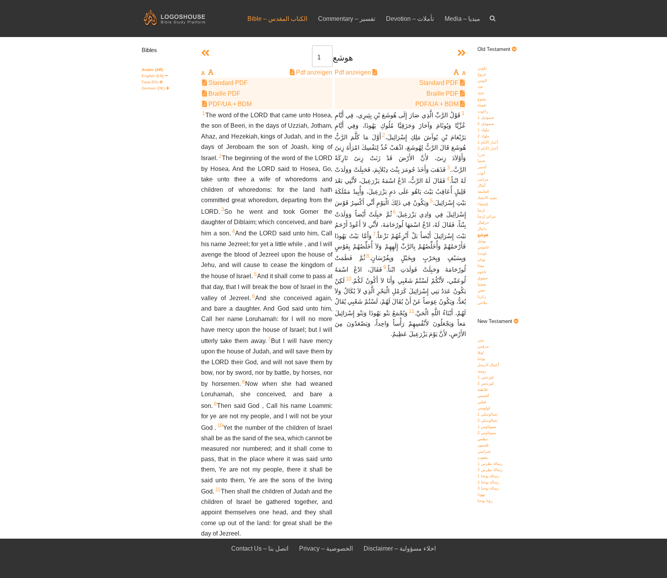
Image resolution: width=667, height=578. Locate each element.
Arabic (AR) (152, 70)
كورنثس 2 (485, 383)
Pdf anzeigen (353, 72)
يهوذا (481, 494)
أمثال (481, 185)
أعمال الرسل (488, 365)
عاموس (483, 247)
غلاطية (482, 389)
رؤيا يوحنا (485, 501)
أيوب (481, 173)
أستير (481, 167)
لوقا (480, 352)
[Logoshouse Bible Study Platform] (188, 18)
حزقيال (483, 222)
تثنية (480, 93)
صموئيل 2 (485, 124)
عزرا (481, 154)
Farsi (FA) (150, 82)
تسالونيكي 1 (487, 414)
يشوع (481, 99)
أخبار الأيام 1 (487, 142)
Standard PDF (439, 82)
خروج (481, 74)
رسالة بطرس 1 (490, 463)
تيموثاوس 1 (486, 426)
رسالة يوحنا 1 (488, 476)
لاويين (482, 80)
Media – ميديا (462, 18)
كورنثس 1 (485, 377)
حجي (481, 290)
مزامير (482, 179)
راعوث (482, 111)
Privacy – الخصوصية (326, 548)
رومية (481, 371)
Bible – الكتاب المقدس (277, 18)
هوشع (482, 234)
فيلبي (481, 402)
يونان (481, 259)
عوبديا (482, 253)
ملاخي (482, 303)
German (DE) (153, 88)
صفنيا (481, 284)
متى (480, 340)
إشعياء (482, 204)
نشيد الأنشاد (487, 198)
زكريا (481, 296)
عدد (480, 87)
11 (411, 311)
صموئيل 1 (485, 117)
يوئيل (481, 241)
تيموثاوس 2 (486, 433)
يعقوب (482, 457)
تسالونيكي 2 (487, 420)
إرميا (481, 210)
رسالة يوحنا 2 (488, 482)
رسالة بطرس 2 (490, 470)
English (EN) (153, 76)
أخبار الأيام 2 (487, 148)
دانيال (481, 228)
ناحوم (481, 272)
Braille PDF (443, 93)
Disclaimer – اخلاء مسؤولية (400, 548)
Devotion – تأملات (410, 18)
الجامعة (483, 191)
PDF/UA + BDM (437, 104)
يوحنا (481, 359)
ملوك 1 (483, 130)
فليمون (483, 445)
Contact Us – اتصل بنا (259, 548)
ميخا (480, 266)
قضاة (481, 105)
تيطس (482, 439)
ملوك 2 (483, 136)
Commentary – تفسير (346, 18)
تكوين (482, 68)
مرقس (483, 346)
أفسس (483, 396)
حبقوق (482, 278)
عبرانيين (484, 451)
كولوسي (484, 408)
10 (348, 279)
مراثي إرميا (486, 216)
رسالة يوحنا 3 (488, 488)
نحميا (481, 161)
